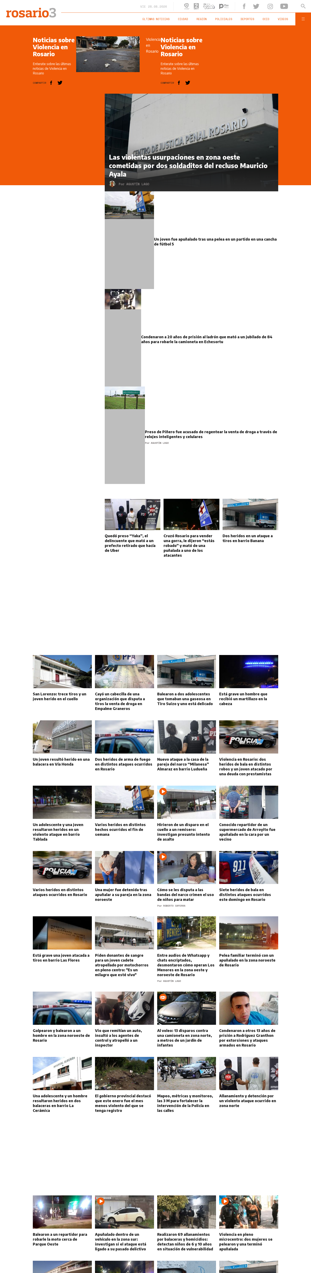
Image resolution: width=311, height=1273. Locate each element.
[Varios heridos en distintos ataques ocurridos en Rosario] (62, 908)
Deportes (262, 19)
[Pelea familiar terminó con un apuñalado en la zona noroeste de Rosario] (248, 979)
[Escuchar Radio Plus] (242, 6)
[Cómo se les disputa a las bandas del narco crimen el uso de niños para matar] (186, 908)
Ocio (276, 19)
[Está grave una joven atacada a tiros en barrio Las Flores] (62, 979)
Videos (289, 19)
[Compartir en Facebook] (51, 83)
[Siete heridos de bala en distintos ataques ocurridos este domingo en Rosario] (248, 908)
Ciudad (210, 19)
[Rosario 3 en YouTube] (290, 6)
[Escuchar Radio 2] (215, 6)
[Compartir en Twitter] (60, 83)
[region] (64, 157)
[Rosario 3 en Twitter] (269, 6)
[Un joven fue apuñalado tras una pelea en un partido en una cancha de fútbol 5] (189, 252)
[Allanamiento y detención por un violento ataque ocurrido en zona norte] (248, 1114)
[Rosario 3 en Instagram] (279, 6)
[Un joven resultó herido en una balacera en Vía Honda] (62, 778)
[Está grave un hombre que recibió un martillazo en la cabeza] (248, 712)
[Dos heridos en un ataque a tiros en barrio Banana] (249, 557)
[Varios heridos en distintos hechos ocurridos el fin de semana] (124, 843)
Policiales (242, 19)
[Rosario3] (29, 10)
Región (225, 19)
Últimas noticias (187, 19)
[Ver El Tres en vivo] (205, 6)
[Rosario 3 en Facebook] (259, 6)
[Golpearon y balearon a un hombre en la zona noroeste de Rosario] (62, 1049)
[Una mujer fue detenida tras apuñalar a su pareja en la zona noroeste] (124, 908)
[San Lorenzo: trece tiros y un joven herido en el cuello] (62, 712)
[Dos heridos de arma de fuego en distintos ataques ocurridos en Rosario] (124, 778)
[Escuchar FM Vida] (228, 6)
